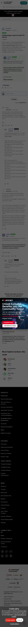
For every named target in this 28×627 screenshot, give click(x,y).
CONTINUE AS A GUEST (10, 325)
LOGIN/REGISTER (8, 322)
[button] (14, 624)
